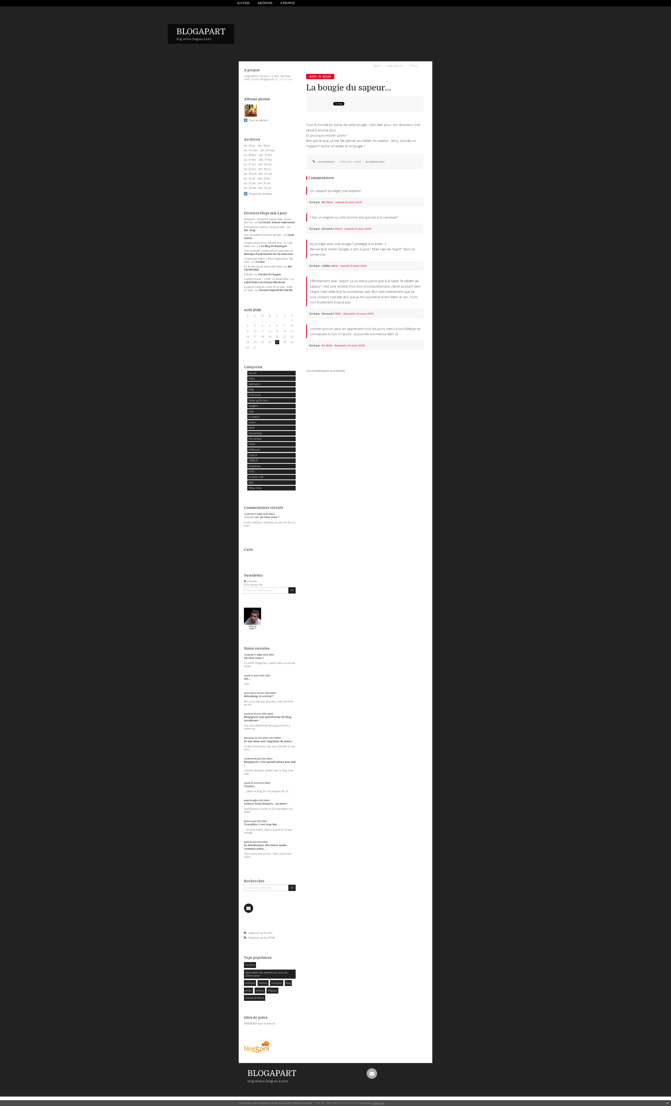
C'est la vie (255, 394)
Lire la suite (286, 79)
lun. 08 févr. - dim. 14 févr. (258, 155)
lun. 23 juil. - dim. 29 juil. (257, 178)
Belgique (272, 990)
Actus (252, 378)
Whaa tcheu (255, 488)
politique (250, 983)
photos (260, 990)
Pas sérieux (255, 438)
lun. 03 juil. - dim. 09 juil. (257, 145)
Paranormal (255, 433)
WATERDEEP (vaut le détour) (259, 1023)
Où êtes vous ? (270, 517)
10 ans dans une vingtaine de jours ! (268, 741)
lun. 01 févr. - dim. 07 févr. (258, 159)
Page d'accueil (395, 65)
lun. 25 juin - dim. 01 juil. (257, 183)
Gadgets (253, 406)
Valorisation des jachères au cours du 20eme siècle (266, 974)
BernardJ (328, 228)
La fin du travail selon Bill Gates (263, 266)
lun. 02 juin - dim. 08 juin (257, 169)
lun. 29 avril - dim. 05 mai (258, 173)
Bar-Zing (249, 230)
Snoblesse (254, 466)
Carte (248, 550)
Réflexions (254, 449)
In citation (254, 417)
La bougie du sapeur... (348, 87)
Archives (265, 3)
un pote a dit (256, 477)
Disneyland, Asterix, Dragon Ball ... (265, 227)
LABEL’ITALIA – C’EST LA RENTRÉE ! (267, 279)
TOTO (252, 471)
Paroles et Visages (269, 274)
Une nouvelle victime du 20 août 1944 (266, 250)
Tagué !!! (377, 65)
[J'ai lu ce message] (667, 1103)
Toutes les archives (260, 193)
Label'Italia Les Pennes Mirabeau (264, 282)
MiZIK (252, 427)
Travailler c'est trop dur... (261, 824)
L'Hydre (248, 274)
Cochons (250, 965)
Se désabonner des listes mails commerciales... (265, 847)
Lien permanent (326, 161)
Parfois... (414, 65)
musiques (276, 983)
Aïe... (247, 678)
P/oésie (260, 261)
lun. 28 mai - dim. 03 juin (257, 188)
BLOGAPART (200, 31)
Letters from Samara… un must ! (266, 803)
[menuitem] (245, 3)
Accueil (243, 3)
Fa (323, 345)
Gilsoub (249, 517)
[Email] (248, 908)
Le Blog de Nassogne (274, 246)
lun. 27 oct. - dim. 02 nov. (258, 164)
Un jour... (250, 786)
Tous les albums (258, 120)
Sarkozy (263, 983)
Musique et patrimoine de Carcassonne (268, 254)
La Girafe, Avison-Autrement (277, 222)
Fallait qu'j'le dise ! (259, 400)
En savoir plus (377, 1103)
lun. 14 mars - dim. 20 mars (259, 150)
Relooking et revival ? (259, 696)
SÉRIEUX (253, 460)
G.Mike (326, 265)
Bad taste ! (255, 384)
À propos (287, 3)
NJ (324, 202)
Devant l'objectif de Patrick (275, 290)
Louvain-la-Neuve (254, 997)
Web (251, 482)
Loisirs (252, 422)
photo (248, 990)
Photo (252, 444)
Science (253, 455)
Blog (251, 389)
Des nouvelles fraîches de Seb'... (263, 235)
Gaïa (251, 411)
